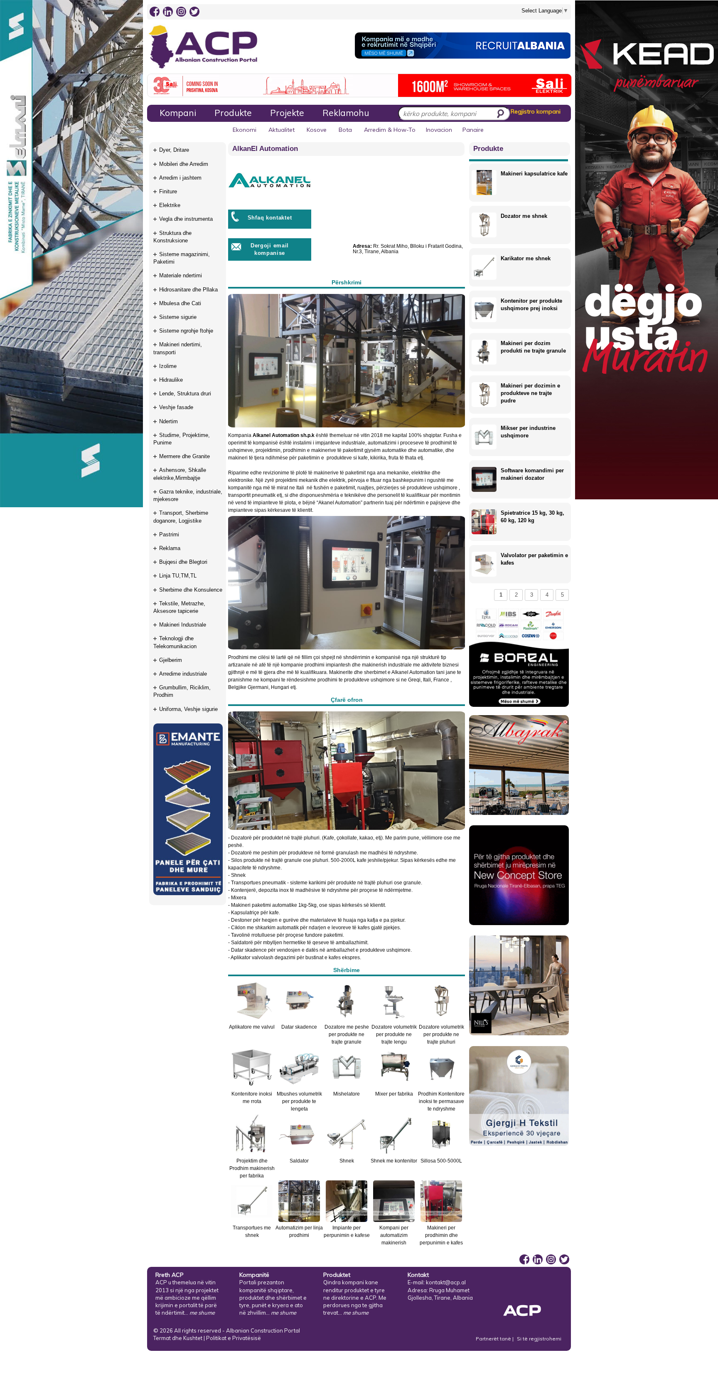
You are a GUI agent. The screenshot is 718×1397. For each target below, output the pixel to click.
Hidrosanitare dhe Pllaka (188, 289)
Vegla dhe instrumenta (186, 219)
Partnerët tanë (494, 1338)
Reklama (169, 548)
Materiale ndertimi (180, 275)
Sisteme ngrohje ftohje (186, 331)
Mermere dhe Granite (184, 456)
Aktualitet (281, 129)
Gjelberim (170, 660)
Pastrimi (169, 534)
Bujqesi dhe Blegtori (183, 562)
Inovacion (439, 129)
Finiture (168, 191)
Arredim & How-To (390, 129)
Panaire (473, 129)
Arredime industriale (183, 674)
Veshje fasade (176, 407)
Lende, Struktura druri (185, 393)
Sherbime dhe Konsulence (190, 590)
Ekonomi (244, 129)
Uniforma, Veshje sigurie (188, 709)
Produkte (233, 112)
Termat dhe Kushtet (177, 1338)
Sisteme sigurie (178, 317)
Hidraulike (171, 380)
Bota (345, 129)
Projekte (287, 112)
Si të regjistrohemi (539, 1338)
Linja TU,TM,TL (178, 576)
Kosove (317, 129)
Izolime (168, 366)
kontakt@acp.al (446, 1282)
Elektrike (169, 205)
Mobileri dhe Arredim (183, 164)
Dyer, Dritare (174, 150)
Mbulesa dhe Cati (180, 303)
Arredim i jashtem (180, 178)
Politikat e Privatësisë (233, 1338)
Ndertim (168, 421)
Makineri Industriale (182, 625)
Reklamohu (345, 112)
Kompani (178, 112)
